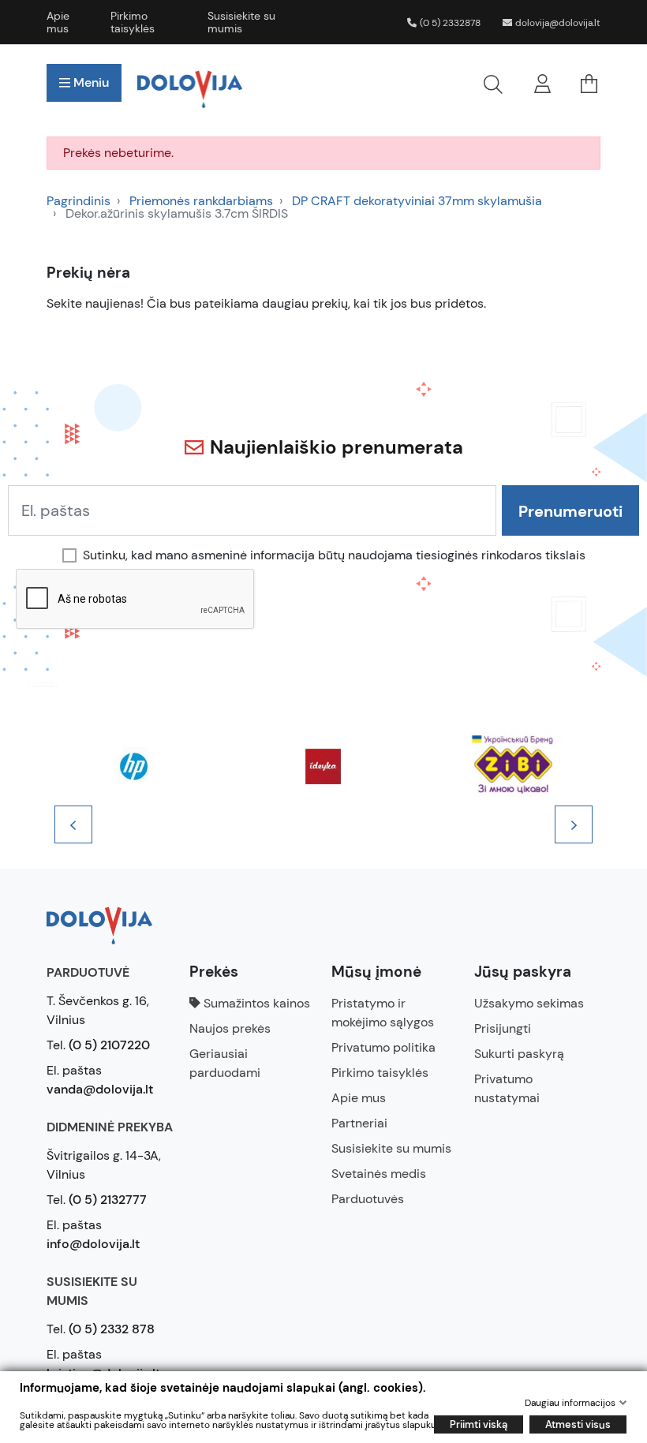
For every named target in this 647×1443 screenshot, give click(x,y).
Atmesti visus (578, 1424)
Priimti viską (478, 1424)
